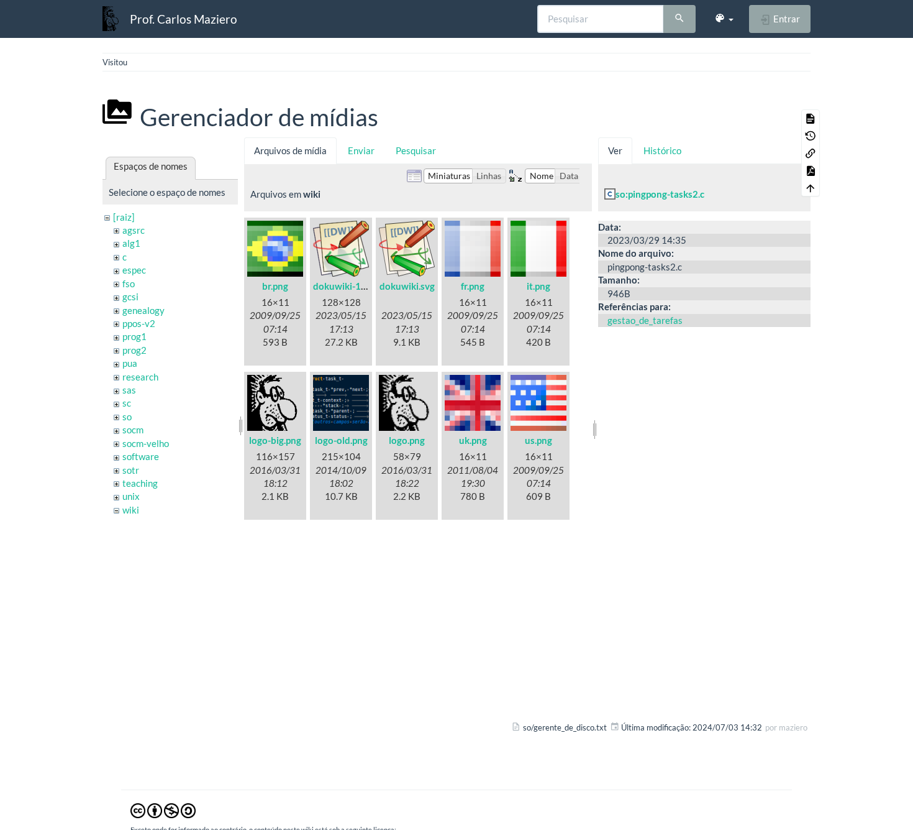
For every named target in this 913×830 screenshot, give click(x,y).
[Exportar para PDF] (810, 170)
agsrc (133, 230)
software (140, 456)
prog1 (134, 336)
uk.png (473, 440)
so (127, 416)
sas (129, 389)
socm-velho (145, 443)
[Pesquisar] (679, 19)
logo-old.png (341, 440)
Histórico (662, 150)
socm (132, 429)
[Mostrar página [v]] (810, 118)
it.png (538, 286)
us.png (538, 440)
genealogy (143, 310)
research (140, 376)
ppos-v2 (138, 323)
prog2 (134, 350)
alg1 (131, 243)
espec (134, 269)
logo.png (407, 440)
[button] (724, 18)
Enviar (361, 150)
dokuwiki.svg (407, 286)
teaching (140, 483)
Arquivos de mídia (290, 150)
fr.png (472, 286)
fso (128, 283)
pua (129, 363)
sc (126, 402)
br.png (275, 286)
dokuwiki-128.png (351, 286)
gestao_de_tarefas (645, 320)
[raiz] (124, 217)
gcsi (130, 296)
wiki (130, 509)
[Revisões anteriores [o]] (810, 135)
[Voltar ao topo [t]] (810, 188)
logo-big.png (275, 440)
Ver (615, 150)
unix (131, 496)
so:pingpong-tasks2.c (659, 194)
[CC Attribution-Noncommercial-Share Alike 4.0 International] (163, 810)
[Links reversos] (810, 153)
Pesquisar (416, 150)
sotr (130, 470)
